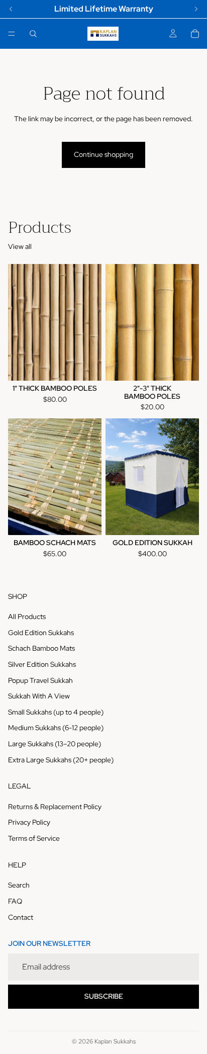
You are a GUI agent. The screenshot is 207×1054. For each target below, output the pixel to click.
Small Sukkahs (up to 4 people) (56, 712)
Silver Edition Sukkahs (42, 664)
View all (20, 246)
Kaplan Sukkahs (115, 1041)
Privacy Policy (29, 822)
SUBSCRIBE (103, 996)
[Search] (33, 34)
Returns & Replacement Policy (54, 806)
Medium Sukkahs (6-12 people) (56, 727)
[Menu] (11, 33)
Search (19, 885)
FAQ (15, 901)
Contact (20, 917)
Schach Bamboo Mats (41, 648)
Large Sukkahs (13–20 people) (54, 743)
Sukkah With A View (39, 695)
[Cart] (195, 34)
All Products (27, 616)
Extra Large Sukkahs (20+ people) (61, 759)
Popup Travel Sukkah (40, 679)
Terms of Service (34, 838)
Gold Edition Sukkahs (41, 632)
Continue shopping (103, 154)
